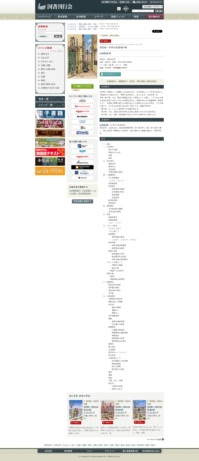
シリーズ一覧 (50, 105)
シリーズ (99, 16)
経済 (95, 29)
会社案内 (46, 451)
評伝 (95, 24)
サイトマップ (156, 2)
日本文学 (82, 26)
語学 (48, 73)
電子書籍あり (105, 41)
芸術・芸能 (48, 65)
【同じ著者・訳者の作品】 (146, 81)
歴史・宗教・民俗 (85, 24)
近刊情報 (81, 16)
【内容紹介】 (111, 81)
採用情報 (68, 451)
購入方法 (124, 2)
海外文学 (48, 54)
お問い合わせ (140, 2)
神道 (48, 80)
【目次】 (132, 81)
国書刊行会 (54, 6)
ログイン (152, 6)
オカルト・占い (48, 61)
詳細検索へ (43, 36)
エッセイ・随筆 (93, 26)
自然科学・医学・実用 (48, 88)
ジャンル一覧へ (56, 51)
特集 (136, 16)
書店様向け (155, 16)
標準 (125, 9)
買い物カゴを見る (109, 2)
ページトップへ (155, 439)
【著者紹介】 (122, 81)
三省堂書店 (86, 191)
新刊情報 (62, 16)
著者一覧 (50, 99)
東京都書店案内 (85, 193)
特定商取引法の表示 (152, 451)
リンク (89, 451)
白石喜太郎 (104, 53)
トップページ (44, 16)
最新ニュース (118, 16)
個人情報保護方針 (130, 451)
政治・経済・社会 (85, 29)
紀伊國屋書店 (74, 191)
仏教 (48, 77)
